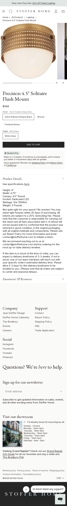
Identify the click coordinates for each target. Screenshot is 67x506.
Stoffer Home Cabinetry (16, 317)
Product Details (12, 179)
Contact (39, 313)
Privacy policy (24, 470)
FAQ (37, 326)
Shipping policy (57, 470)
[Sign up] (61, 391)
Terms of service (40, 470)
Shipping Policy (39, 163)
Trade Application (44, 330)
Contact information (12, 474)
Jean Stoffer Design (14, 313)
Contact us (11, 165)
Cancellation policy (32, 474)
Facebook (8, 348)
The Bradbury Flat (13, 457)
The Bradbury (10, 321)
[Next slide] (63, 83)
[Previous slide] (57, 83)
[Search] (10, 11)
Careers (7, 330)
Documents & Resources (17, 279)
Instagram (8, 344)
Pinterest (8, 357)
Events (6, 326)
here (26, 184)
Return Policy (56, 163)
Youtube (7, 352)
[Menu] (3, 11)
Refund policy (9, 470)
